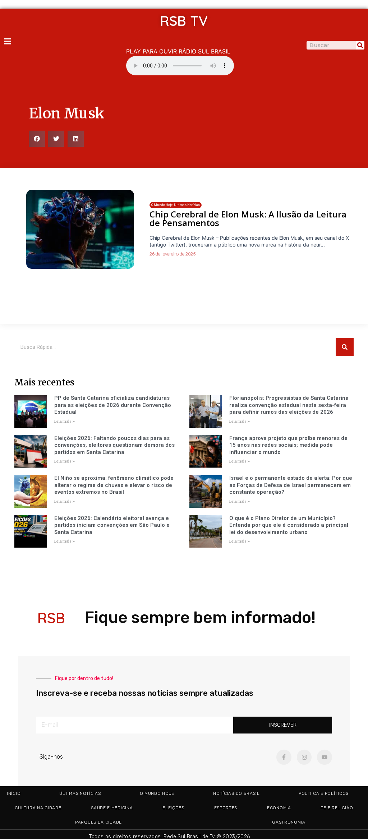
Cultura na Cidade (38, 807)
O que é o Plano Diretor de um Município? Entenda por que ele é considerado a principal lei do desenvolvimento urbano (288, 525)
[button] (37, 139)
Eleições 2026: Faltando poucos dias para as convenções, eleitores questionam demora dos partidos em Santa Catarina (114, 445)
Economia (279, 807)
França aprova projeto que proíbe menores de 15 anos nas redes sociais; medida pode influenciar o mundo (288, 445)
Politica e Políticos (324, 793)
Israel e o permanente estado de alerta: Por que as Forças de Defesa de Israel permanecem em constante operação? (290, 485)
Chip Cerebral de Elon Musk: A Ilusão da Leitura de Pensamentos (248, 218)
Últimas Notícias (80, 793)
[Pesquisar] (360, 45)
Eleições (173, 807)
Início (13, 793)
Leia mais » (64, 421)
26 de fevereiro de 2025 (173, 254)
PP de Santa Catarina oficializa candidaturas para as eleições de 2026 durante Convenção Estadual (112, 405)
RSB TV (184, 20)
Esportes (226, 807)
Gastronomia (288, 822)
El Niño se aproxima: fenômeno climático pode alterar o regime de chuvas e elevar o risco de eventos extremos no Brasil (114, 485)
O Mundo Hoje (157, 793)
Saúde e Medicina (112, 807)
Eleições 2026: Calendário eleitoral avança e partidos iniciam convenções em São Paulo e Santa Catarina (112, 525)
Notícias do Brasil (236, 793)
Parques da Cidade (98, 822)
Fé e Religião (337, 807)
